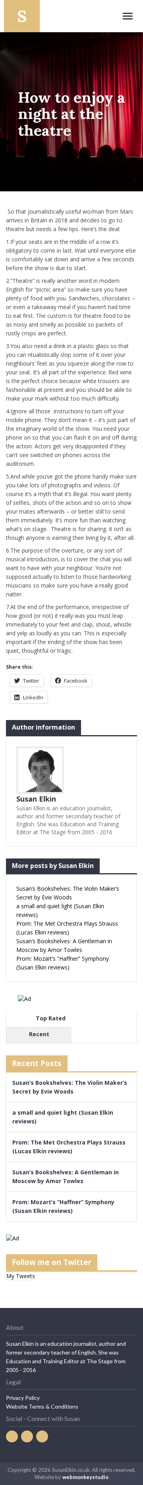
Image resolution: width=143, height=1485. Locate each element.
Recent (39, 1034)
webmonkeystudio (85, 1477)
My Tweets (20, 1276)
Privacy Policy (23, 1397)
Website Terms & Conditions (42, 1406)
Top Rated (51, 1018)
